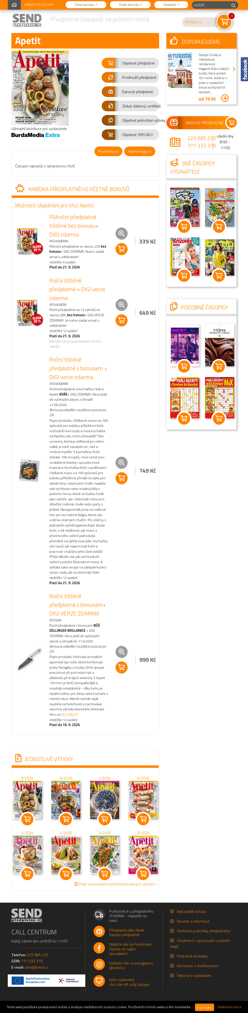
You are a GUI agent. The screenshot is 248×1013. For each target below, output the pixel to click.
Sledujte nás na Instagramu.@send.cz (131, 965)
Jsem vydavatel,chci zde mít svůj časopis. (129, 982)
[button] (130, 63)
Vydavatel (170, 4)
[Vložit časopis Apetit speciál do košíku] (219, 227)
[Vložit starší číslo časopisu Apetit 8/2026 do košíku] (65, 799)
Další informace (229, 1007)
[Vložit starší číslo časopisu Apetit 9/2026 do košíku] (27, 799)
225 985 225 (201, 138)
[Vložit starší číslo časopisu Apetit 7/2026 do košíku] (104, 799)
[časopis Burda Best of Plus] (219, 257)
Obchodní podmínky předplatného (203, 931)
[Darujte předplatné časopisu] (201, 122)
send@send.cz (36, 967)
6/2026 (143, 778)
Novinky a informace (193, 921)
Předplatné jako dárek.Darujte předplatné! (127, 932)
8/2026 (66, 778)
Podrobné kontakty (192, 956)
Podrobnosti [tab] (108, 151)
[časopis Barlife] (184, 345)
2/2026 (143, 833)
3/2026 (104, 833)
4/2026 (66, 833)
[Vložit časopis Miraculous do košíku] (184, 227)
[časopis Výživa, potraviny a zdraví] (219, 344)
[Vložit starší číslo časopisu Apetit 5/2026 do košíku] (27, 854)
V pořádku (204, 1007)
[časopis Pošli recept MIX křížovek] (219, 397)
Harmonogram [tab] (139, 151)
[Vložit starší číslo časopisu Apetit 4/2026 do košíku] (65, 854)
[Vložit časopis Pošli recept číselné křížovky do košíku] (184, 418)
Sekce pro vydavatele (194, 975)
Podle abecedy (129, 4)
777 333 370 (201, 145)
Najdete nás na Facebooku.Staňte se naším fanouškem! (130, 948)
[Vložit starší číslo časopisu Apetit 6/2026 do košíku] (143, 799)
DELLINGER (69, 714)
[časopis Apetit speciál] (219, 207)
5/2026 (27, 833)
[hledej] (233, 5)
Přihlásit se (193, 22)
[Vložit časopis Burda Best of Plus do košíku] (219, 276)
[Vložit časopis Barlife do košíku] (184, 366)
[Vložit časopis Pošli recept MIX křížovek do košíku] (219, 418)
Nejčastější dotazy (191, 911)
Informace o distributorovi (197, 966)
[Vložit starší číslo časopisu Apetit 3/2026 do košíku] (104, 854)
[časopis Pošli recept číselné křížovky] (184, 397)
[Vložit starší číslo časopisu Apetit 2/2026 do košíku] (143, 854)
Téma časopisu (85, 4)
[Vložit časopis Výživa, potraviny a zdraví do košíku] (219, 366)
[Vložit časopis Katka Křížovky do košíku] (184, 276)
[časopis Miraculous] (184, 207)
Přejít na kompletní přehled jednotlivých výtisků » (117, 884)
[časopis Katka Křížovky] (184, 256)
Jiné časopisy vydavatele (192, 167)
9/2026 (27, 778)
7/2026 (104, 778)
